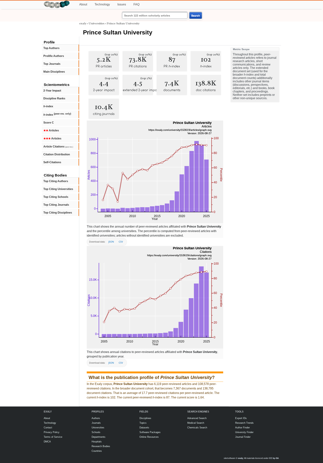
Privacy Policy (51, 432)
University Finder (244, 432)
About (83, 4)
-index (48, 106)
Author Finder (242, 427)
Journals (96, 422)
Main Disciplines (54, 71)
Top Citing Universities (58, 189)
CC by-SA (274, 458)
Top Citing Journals (56, 204)
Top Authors (51, 48)
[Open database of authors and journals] (57, 2)
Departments (98, 436)
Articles (51, 130)
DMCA (47, 441)
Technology (102, 4)
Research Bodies (101, 446)
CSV (121, 241)
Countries (97, 451)
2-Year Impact (52, 90)
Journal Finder (242, 436)
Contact (48, 427)
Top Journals (51, 63)
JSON (111, 241)
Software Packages (150, 432)
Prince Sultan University (123, 23)
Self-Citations (52, 162)
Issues (121, 4)
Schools (96, 432)
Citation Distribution (56, 154)
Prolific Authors (53, 55)
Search (195, 15)
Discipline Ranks (54, 98)
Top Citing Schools (55, 196)
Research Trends (244, 422)
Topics (143, 422)
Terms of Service (53, 436)
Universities (96, 23)
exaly (82, 23)
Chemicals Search (197, 427)
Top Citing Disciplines (57, 212)
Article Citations (58, 146)
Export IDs (241, 418)
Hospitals (97, 441)
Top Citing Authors (55, 181)
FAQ (136, 4)
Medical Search (195, 422)
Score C (48, 122)
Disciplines (145, 418)
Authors (96, 418)
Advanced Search (197, 418)
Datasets (144, 427)
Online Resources (149, 436)
